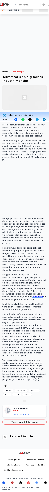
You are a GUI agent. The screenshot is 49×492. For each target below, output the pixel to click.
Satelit (27, 394)
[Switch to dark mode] (43, 4)
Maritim (34, 390)
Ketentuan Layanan (35, 460)
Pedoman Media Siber (35, 465)
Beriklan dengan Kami (13, 470)
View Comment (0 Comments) (25, 422)
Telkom (8, 390)
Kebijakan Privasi (13, 465)
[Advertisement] (24, 43)
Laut (7, 394)
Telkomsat (21, 390)
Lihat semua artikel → (21, 414)
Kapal (17, 394)
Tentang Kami (13, 460)
